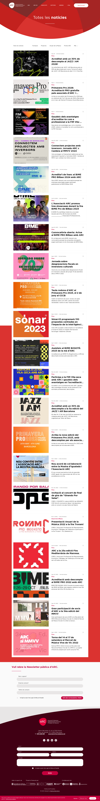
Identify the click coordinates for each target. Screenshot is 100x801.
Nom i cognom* (22, 676)
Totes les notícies (18, 45)
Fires (27, 45)
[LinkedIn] (52, 740)
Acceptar (93, 798)
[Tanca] (98, 798)
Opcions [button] (76, 798)
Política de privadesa (11, 799)
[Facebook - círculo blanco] (56, 740)
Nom (20, 746)
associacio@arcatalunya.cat (56, 734)
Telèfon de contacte (23, 689)
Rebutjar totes (83, 798)
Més (75, 45)
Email (20, 751)
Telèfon (54, 751)
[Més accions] (84, 54)
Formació (35, 45)
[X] (44, 740)
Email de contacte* (23, 683)
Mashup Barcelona (55, 791)
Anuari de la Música (55, 45)
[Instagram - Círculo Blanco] (48, 740)
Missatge (20, 757)
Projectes (43, 45)
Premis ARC (67, 45)
